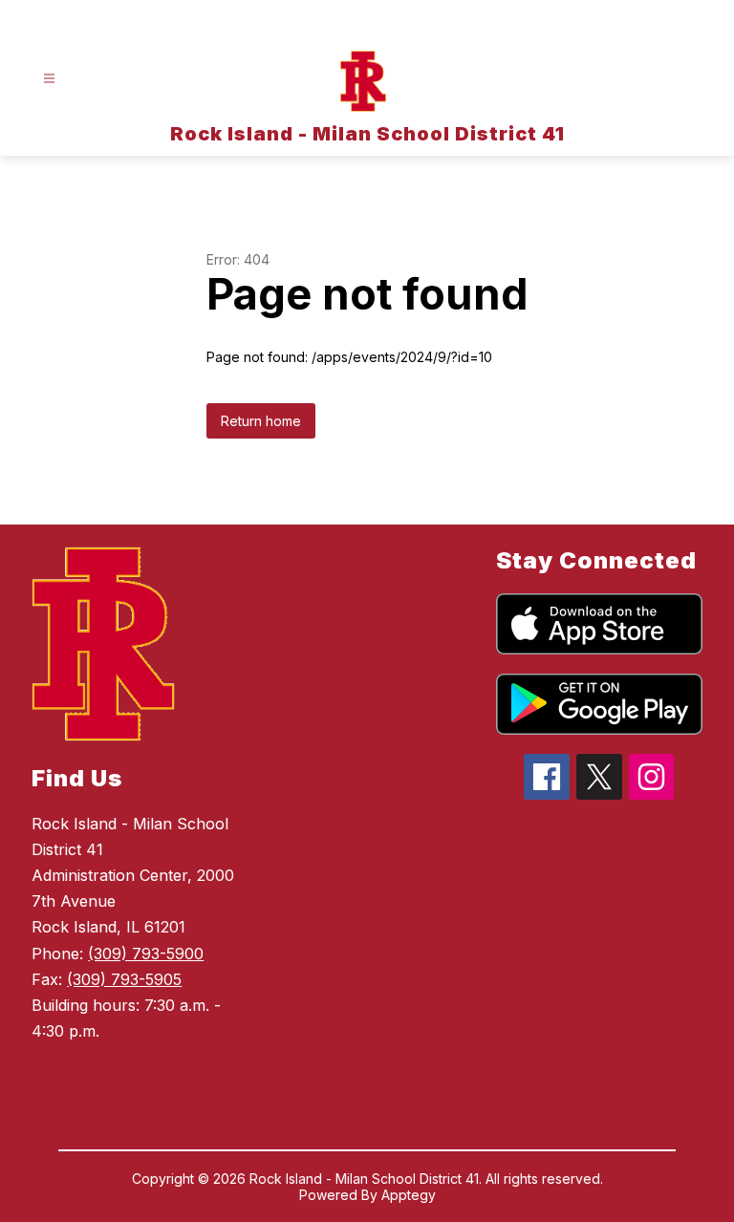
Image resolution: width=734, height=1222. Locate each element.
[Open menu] (49, 79)
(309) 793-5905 (124, 979)
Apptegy (408, 1195)
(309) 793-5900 (146, 953)
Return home (261, 421)
